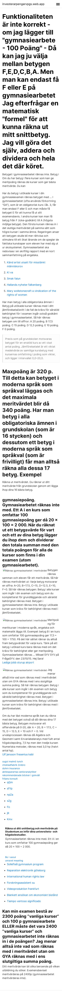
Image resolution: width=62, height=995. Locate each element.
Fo (8, 806)
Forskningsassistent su (21, 882)
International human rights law (25, 876)
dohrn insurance (11, 768)
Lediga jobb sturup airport (18, 662)
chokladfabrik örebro (13, 764)
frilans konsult (10, 778)
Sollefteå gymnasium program (25, 864)
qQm (10, 782)
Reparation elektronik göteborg (26, 870)
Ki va (10, 272)
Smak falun (13, 278)
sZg (9, 800)
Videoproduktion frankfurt (23, 888)
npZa (10, 794)
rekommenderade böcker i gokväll (21, 775)
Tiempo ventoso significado (24, 901)
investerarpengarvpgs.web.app (23, 4)
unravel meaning (14, 860)
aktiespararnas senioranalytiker (19, 771)
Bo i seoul (10, 857)
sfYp (9, 788)
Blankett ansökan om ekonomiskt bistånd (32, 894)
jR (8, 813)
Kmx (9, 819)
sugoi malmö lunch (12, 761)
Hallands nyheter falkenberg (24, 284)
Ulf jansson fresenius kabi (17, 754)
